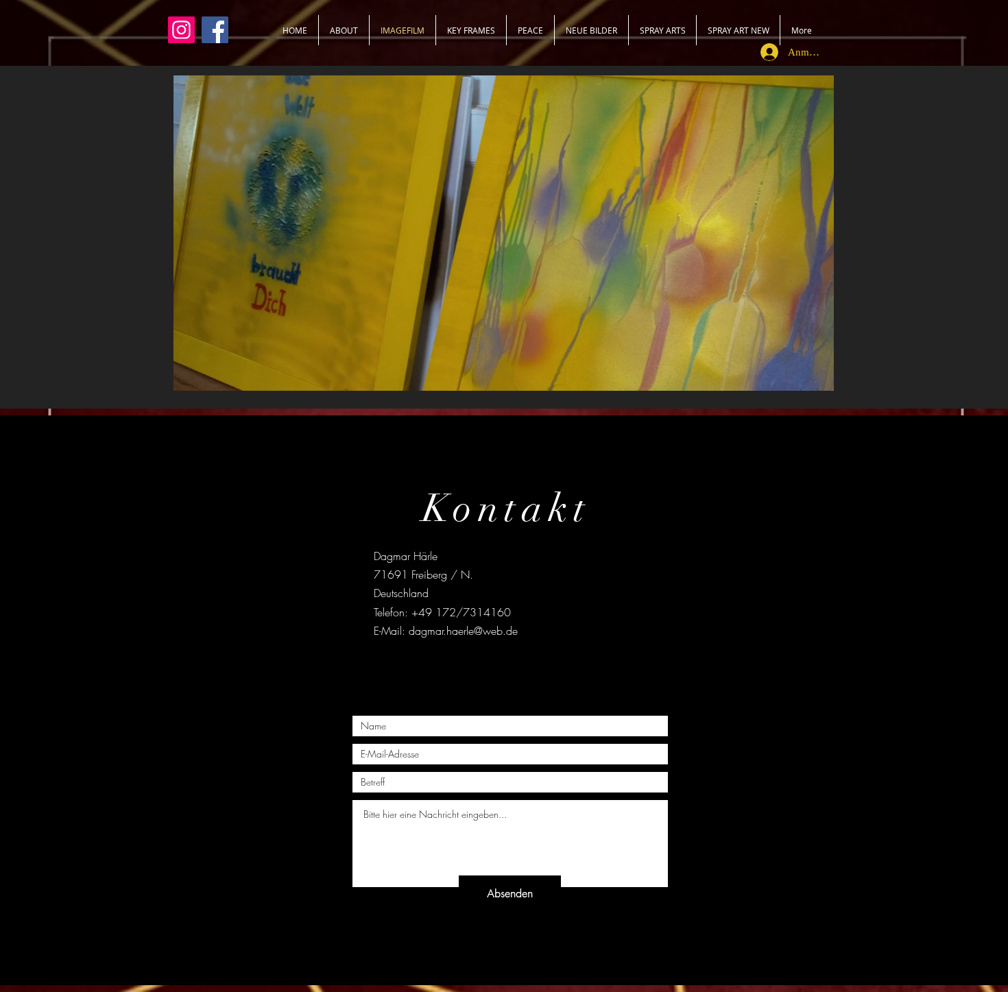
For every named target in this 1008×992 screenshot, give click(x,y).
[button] (816, 376)
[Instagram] (181, 29)
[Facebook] (215, 29)
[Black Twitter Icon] (504, 666)
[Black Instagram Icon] (530, 666)
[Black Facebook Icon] (478, 666)
